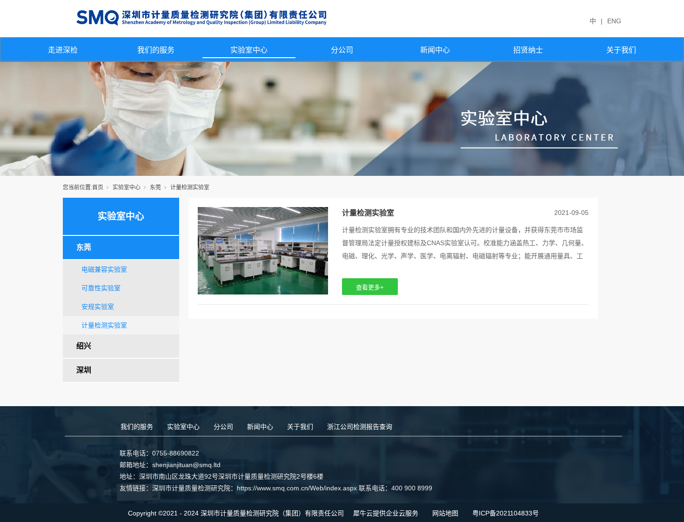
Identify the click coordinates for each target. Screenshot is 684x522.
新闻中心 (435, 50)
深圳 (83, 370)
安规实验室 (97, 306)
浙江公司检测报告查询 (359, 426)
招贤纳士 (528, 50)
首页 (97, 187)
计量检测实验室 (104, 325)
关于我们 (621, 50)
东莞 (155, 187)
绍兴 (83, 346)
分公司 (342, 50)
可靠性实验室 (101, 288)
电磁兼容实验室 (104, 269)
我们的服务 (155, 50)
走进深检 (63, 50)
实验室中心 (249, 50)
